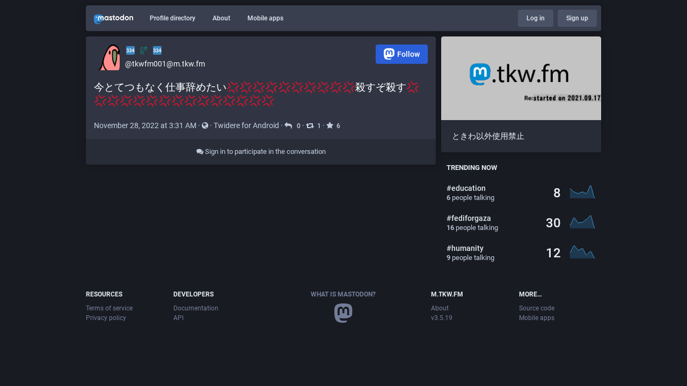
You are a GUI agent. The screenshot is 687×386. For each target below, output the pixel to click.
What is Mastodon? (343, 294)
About (221, 18)
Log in (536, 18)
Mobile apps (265, 18)
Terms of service (109, 308)
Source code (536, 308)
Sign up (577, 18)
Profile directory (172, 18)
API (178, 318)
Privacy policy (106, 318)
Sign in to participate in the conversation (264, 151)
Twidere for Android (246, 125)
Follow (408, 54)
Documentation (195, 308)
